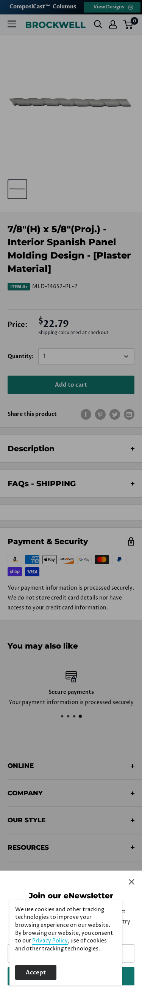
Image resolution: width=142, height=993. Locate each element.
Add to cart (71, 385)
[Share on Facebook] (86, 414)
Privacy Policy (50, 941)
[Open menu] (12, 24)
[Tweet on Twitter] (114, 414)
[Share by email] (129, 414)
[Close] (131, 882)
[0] (128, 24)
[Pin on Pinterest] (100, 414)
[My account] (113, 24)
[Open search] (98, 24)
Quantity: (21, 356)
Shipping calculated (59, 333)
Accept (36, 972)
